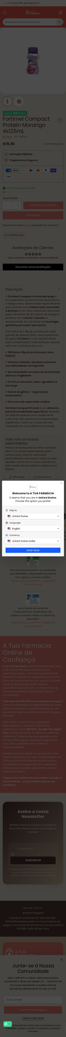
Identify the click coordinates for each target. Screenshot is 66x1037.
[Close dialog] (61, 483)
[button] (7, 1024)
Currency (14, 535)
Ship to (13, 510)
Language (15, 522)
